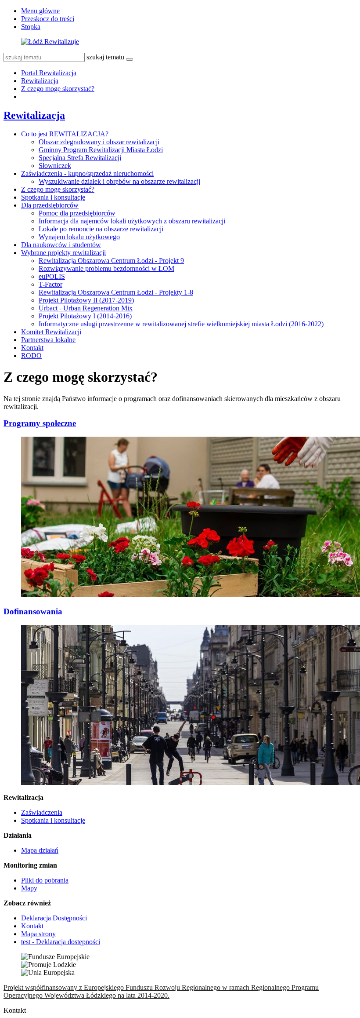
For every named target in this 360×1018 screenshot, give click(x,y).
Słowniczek (55, 165)
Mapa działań (39, 850)
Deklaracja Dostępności (54, 918)
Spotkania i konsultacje (53, 197)
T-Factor (50, 284)
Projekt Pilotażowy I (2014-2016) (85, 316)
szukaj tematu (105, 57)
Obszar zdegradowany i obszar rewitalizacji (99, 142)
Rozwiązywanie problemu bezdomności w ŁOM (106, 268)
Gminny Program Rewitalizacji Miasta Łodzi (101, 149)
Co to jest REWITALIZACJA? (64, 134)
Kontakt (32, 347)
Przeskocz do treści (47, 18)
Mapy (29, 888)
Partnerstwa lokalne (48, 339)
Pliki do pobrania (44, 880)
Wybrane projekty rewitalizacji (63, 252)
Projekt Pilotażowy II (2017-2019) (86, 300)
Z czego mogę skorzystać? (57, 88)
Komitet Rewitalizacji (51, 332)
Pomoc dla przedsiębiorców (77, 213)
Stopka (30, 26)
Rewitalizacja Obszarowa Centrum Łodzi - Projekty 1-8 (116, 292)
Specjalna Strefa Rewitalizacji (80, 157)
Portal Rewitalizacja (48, 73)
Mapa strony (38, 934)
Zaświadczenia (41, 812)
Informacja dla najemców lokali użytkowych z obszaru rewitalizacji (132, 221)
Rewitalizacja (39, 80)
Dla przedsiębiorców (50, 205)
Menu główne (40, 11)
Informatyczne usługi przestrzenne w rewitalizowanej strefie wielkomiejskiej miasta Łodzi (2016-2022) (181, 324)
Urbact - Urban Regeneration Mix (86, 308)
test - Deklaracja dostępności (60, 941)
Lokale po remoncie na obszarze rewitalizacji (101, 229)
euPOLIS (52, 276)
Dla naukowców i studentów (61, 244)
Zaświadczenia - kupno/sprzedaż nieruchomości (87, 173)
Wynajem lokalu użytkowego (79, 237)
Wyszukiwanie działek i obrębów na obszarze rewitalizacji (119, 181)
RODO (31, 355)
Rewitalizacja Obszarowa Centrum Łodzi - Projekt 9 (111, 260)
